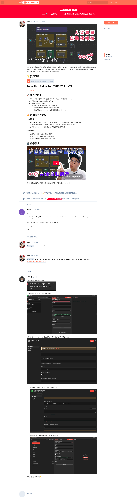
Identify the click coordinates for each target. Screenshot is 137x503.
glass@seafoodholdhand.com (36, 261)
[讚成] (90, 187)
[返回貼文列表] (2, 2)
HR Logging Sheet (32, 90)
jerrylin (31, 246)
